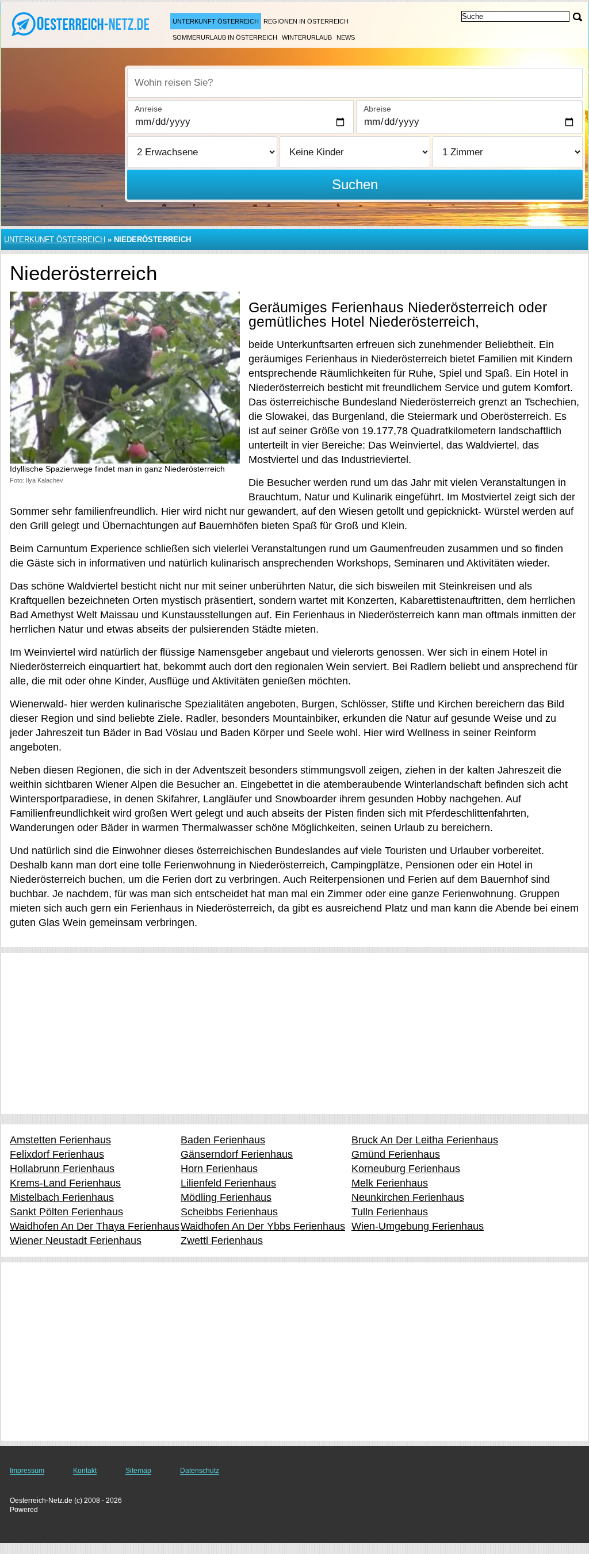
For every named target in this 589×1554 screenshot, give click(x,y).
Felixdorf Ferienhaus (57, 1154)
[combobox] (355, 83)
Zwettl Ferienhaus (222, 1240)
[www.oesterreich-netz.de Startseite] (80, 23)
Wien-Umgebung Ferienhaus (417, 1226)
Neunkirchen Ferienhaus (407, 1197)
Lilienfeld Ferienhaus (228, 1183)
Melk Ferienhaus (389, 1183)
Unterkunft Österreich (216, 21)
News (345, 37)
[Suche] (577, 17)
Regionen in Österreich (306, 21)
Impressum (27, 1471)
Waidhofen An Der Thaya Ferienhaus (94, 1226)
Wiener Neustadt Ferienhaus (75, 1240)
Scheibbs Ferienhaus (229, 1212)
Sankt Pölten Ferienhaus (66, 1212)
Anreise (148, 108)
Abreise (377, 108)
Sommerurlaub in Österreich (225, 37)
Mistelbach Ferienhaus (62, 1197)
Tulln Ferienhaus (389, 1212)
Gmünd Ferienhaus (395, 1154)
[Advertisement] (294, 1033)
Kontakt (85, 1471)
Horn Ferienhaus (219, 1168)
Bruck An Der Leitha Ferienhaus (424, 1140)
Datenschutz (199, 1471)
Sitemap (138, 1471)
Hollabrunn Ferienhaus (62, 1168)
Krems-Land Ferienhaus (65, 1183)
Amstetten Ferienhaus (60, 1140)
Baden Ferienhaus (223, 1140)
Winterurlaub (307, 37)
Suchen (355, 184)
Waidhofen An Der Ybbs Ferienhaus (263, 1226)
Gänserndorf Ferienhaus (237, 1154)
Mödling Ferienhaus (226, 1197)
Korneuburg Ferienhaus (405, 1168)
